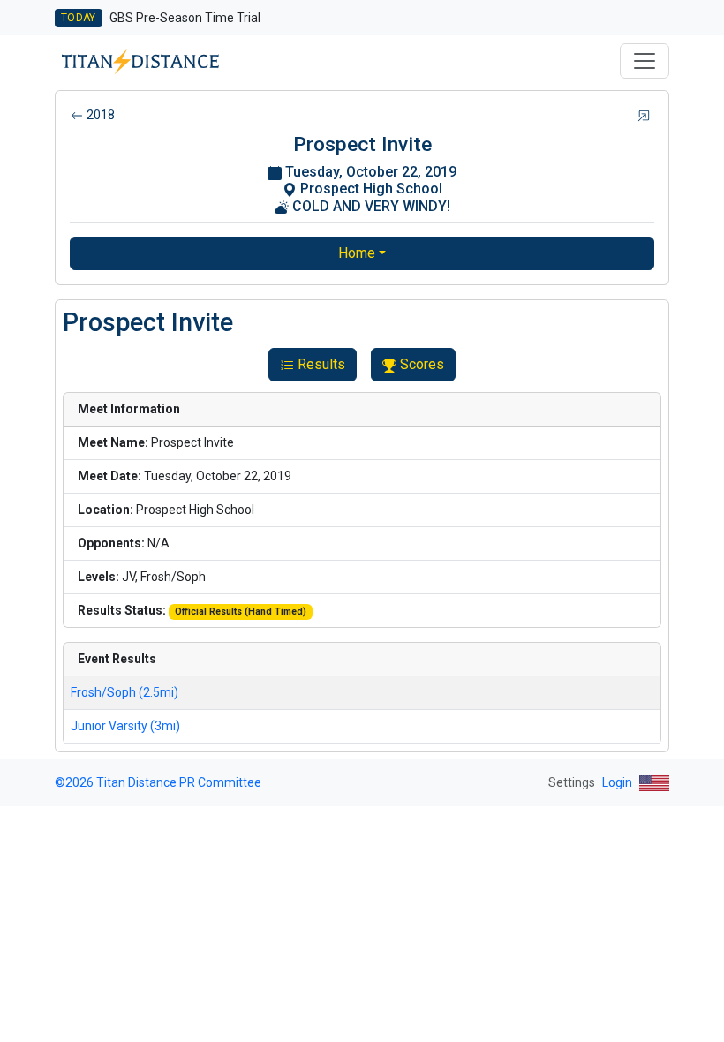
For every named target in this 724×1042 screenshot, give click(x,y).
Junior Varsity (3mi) (125, 726)
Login (617, 782)
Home (356, 253)
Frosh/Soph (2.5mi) (124, 692)
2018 (101, 115)
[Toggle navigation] (644, 61)
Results (321, 364)
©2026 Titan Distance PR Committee (158, 782)
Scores (422, 364)
